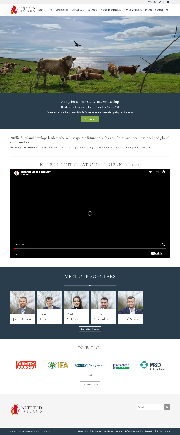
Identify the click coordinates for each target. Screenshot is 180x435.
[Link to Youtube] (168, 2)
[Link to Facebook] (164, 2)
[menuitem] (151, 2)
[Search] (167, 10)
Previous (2, 52)
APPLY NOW (152, 2)
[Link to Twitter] (160, 2)
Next (177, 52)
